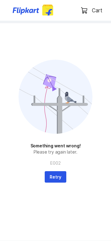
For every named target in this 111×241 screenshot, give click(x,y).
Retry (55, 177)
